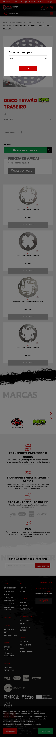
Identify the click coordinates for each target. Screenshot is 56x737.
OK (28, 68)
